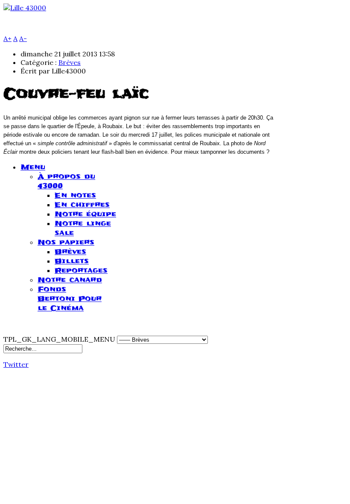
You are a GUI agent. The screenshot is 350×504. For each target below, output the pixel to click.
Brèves (69, 62)
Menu (32, 167)
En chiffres (82, 204)
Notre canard (70, 279)
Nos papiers (66, 242)
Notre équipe (85, 214)
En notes (75, 195)
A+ (7, 38)
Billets (72, 261)
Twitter (16, 364)
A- (23, 38)
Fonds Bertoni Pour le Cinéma (70, 298)
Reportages (81, 270)
